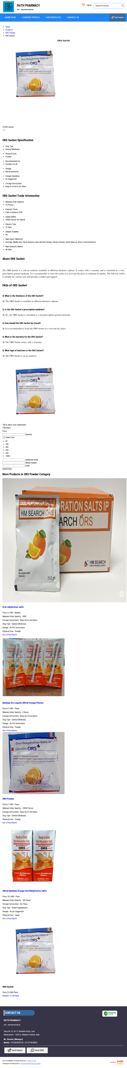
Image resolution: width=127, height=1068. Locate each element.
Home (7, 27)
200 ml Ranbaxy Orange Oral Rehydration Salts (24, 891)
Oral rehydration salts (13, 607)
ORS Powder (10, 33)
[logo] (8, 12)
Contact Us (73, 17)
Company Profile (31, 17)
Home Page (10, 17)
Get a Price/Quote (9, 634)
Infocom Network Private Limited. (31, 1063)
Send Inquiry (119, 17)
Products (9, 30)
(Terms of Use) (31, 1061)
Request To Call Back (10, 996)
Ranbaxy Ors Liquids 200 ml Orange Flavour (23, 702)
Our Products (53, 17)
